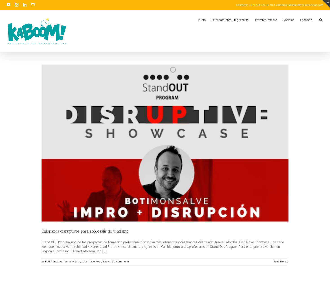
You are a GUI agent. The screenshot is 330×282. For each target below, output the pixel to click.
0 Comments (122, 261)
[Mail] (33, 5)
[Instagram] (16, 5)
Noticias (289, 20)
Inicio (202, 20)
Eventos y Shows (100, 261)
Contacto (306, 20)
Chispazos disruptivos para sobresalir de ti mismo (85, 231)
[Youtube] (8, 5)
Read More (279, 261)
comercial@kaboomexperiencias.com (299, 5)
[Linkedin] (24, 5)
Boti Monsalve (53, 261)
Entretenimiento (266, 20)
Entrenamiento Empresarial (230, 20)
